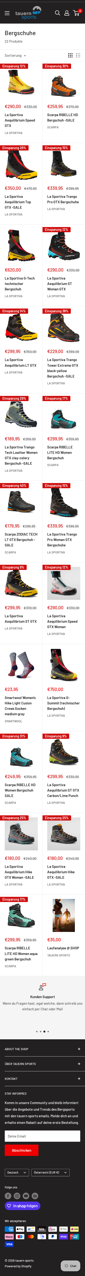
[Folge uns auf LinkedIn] (35, 1196)
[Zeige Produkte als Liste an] (78, 55)
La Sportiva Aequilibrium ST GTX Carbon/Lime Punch (63, 790)
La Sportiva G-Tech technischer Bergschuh (20, 283)
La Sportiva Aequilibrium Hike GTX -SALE (61, 872)
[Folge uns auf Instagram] (17, 1196)
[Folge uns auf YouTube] (26, 1196)
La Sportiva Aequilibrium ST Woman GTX (59, 283)
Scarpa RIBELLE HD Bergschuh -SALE (62, 117)
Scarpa (53, 127)
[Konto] (66, 13)
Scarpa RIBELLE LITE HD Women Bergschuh (60, 452)
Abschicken (21, 1150)
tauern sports (58, 955)
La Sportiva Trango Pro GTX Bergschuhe (63, 199)
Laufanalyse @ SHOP (63, 948)
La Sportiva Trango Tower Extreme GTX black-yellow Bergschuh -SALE (62, 368)
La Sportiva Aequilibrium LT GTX (20, 362)
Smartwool (13, 721)
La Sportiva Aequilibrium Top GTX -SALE (18, 202)
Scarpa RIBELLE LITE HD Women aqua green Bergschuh (21, 953)
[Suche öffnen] (57, 13)
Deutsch (12, 1172)
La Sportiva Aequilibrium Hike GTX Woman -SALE (19, 872)
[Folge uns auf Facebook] (8, 1196)
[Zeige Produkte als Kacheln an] (70, 55)
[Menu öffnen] (7, 13)
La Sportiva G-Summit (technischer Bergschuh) (63, 703)
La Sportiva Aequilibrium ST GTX (21, 618)
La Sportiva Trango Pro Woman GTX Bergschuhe (62, 539)
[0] (76, 13)
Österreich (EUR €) (46, 1172)
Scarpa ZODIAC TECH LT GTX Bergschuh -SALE (21, 539)
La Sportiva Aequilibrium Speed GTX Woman (62, 621)
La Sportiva (13, 133)
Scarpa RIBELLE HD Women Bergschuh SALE (20, 790)
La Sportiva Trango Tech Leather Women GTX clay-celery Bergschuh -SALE (21, 455)
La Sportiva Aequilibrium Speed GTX (20, 120)
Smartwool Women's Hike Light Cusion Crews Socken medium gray (20, 705)
